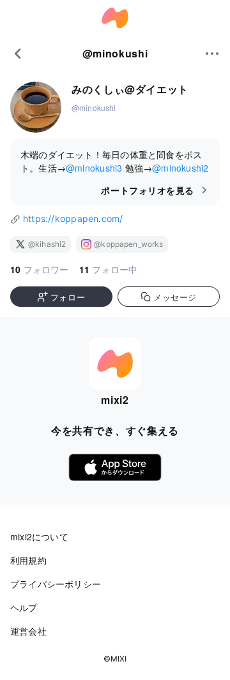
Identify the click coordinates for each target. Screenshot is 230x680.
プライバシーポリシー (55, 583)
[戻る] (18, 53)
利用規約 (28, 560)
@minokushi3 (94, 167)
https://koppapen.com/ (73, 218)
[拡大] (35, 108)
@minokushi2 (180, 167)
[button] (61, 296)
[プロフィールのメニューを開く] (212, 53)
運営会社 (28, 631)
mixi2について (39, 536)
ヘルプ (24, 607)
